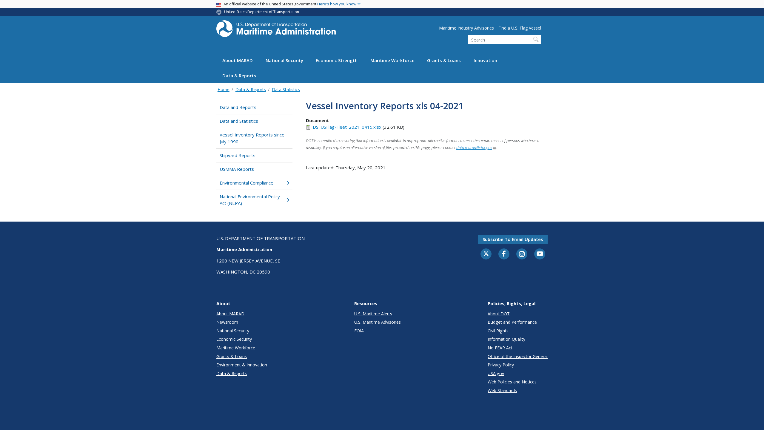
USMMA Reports (237, 169)
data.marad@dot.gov (474, 147)
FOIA (359, 331)
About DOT (499, 314)
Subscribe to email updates (513, 239)
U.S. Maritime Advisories (377, 322)
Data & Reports (239, 76)
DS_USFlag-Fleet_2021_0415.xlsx (347, 127)
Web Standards (502, 390)
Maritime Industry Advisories (466, 28)
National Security (284, 60)
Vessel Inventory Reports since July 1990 (252, 138)
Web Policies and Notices (512, 382)
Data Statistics (286, 89)
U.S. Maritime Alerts (373, 314)
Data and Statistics (239, 121)
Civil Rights (498, 331)
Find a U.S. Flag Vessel (519, 28)
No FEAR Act (500, 348)
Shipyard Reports (237, 155)
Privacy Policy (501, 365)
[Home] (276, 30)
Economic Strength (337, 60)
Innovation (485, 60)
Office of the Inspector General (518, 356)
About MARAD (237, 60)
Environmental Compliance (246, 183)
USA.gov (496, 373)
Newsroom (227, 322)
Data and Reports (238, 107)
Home (223, 89)
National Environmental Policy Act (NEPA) (250, 200)
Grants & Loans (444, 60)
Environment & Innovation (241, 365)
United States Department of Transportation (261, 11)
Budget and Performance (512, 322)
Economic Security (234, 339)
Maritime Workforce (392, 60)
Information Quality (506, 339)
